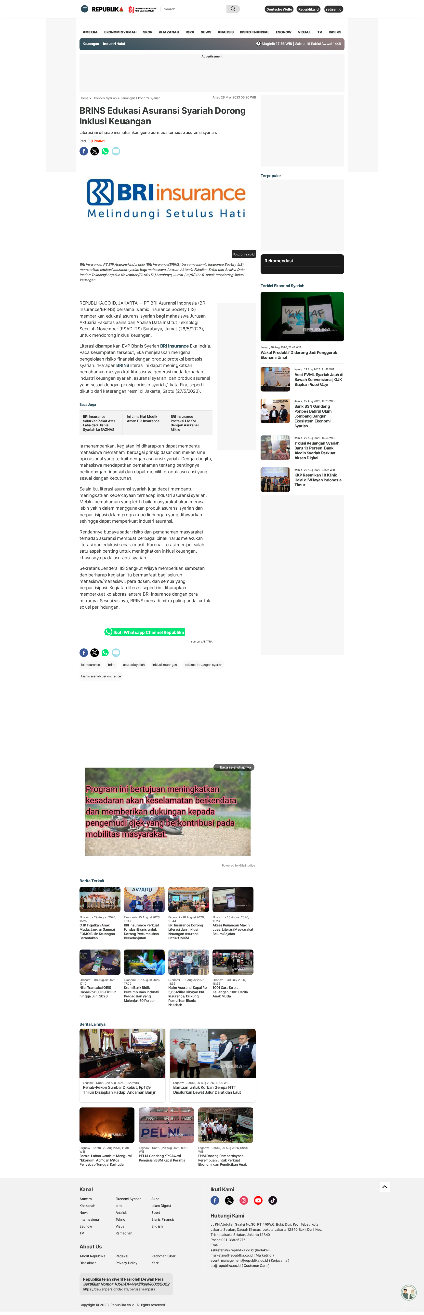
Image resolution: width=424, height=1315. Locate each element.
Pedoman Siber (163, 1256)
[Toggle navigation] (85, 9)
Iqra (119, 1205)
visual (304, 32)
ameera (90, 32)
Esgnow (86, 1226)
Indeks (335, 32)
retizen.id (334, 9)
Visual (120, 1226)
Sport (155, 1212)
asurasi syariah (134, 665)
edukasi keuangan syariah (204, 665)
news (206, 32)
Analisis (122, 1212)
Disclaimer (88, 1263)
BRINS (122, 365)
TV (319, 32)
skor (147, 32)
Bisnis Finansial (254, 32)
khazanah (169, 32)
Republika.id (308, 9)
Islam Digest (161, 1205)
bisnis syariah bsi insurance (101, 676)
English (157, 1226)
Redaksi (122, 1256)
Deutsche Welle (279, 9)
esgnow (284, 32)
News (84, 1212)
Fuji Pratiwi (96, 141)
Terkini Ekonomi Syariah (283, 285)
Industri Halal (114, 44)
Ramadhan (124, 1233)
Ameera (86, 1199)
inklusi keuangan (164, 665)
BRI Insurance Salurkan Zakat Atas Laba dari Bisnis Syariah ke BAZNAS (99, 423)
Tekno (120, 1219)
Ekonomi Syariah (120, 32)
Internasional (89, 1219)
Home (84, 98)
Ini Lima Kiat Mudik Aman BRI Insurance (143, 418)
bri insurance (90, 665)
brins (111, 665)
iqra (190, 32)
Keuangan (91, 44)
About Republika (93, 1256)
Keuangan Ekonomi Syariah (140, 98)
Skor (155, 1199)
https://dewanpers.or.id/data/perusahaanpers (119, 1289)
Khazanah (87, 1205)
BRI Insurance (174, 346)
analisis (225, 32)
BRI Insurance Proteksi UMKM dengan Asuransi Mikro (185, 423)
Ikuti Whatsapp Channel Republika (149, 632)
